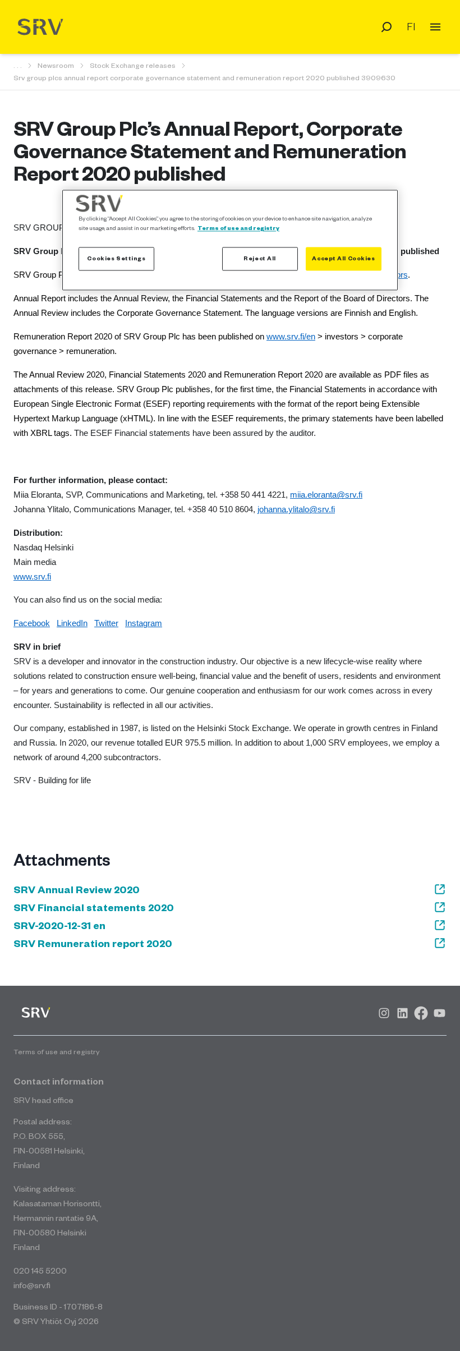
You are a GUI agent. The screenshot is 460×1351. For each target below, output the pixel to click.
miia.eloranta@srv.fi (326, 494)
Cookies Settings (116, 258)
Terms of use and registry (238, 228)
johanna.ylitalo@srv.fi (296, 509)
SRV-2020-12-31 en (59, 925)
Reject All (259, 258)
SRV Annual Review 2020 (76, 889)
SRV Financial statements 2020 (93, 907)
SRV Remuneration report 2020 (92, 943)
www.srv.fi (32, 576)
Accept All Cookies (343, 258)
